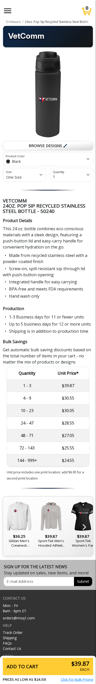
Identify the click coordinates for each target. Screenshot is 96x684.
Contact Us (12, 648)
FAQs (7, 643)
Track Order (13, 632)
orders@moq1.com (19, 618)
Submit (83, 581)
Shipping (10, 637)
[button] (8, 10)
